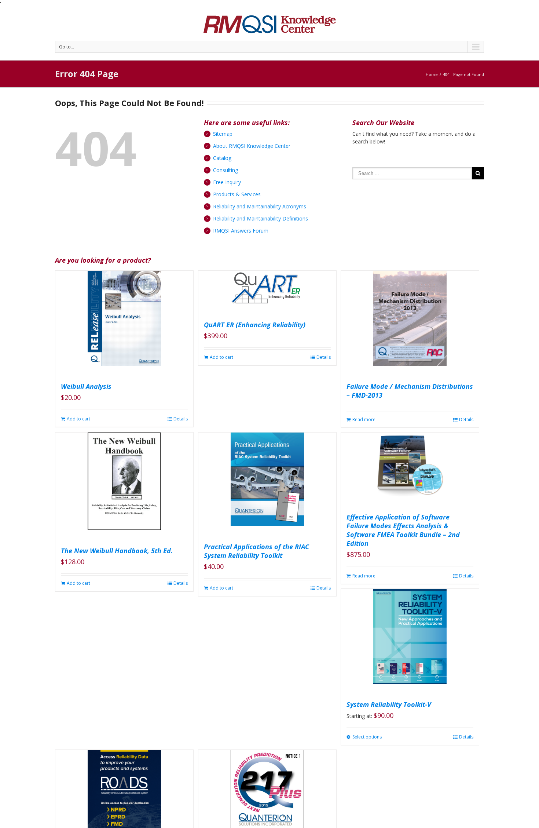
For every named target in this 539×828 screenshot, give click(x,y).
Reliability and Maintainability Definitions (260, 218)
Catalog (222, 157)
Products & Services (237, 194)
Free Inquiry (227, 182)
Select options (367, 737)
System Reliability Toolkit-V (388, 704)
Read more (363, 419)
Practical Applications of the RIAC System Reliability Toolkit (256, 551)
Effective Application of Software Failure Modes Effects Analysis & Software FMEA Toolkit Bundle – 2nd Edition (403, 530)
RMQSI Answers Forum (240, 230)
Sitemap (222, 133)
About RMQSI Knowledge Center (251, 145)
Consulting (225, 170)
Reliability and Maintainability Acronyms (259, 206)
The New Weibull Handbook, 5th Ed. (117, 550)
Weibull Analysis (86, 386)
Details (180, 419)
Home (432, 74)
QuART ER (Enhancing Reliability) (254, 324)
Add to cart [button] (78, 419)
